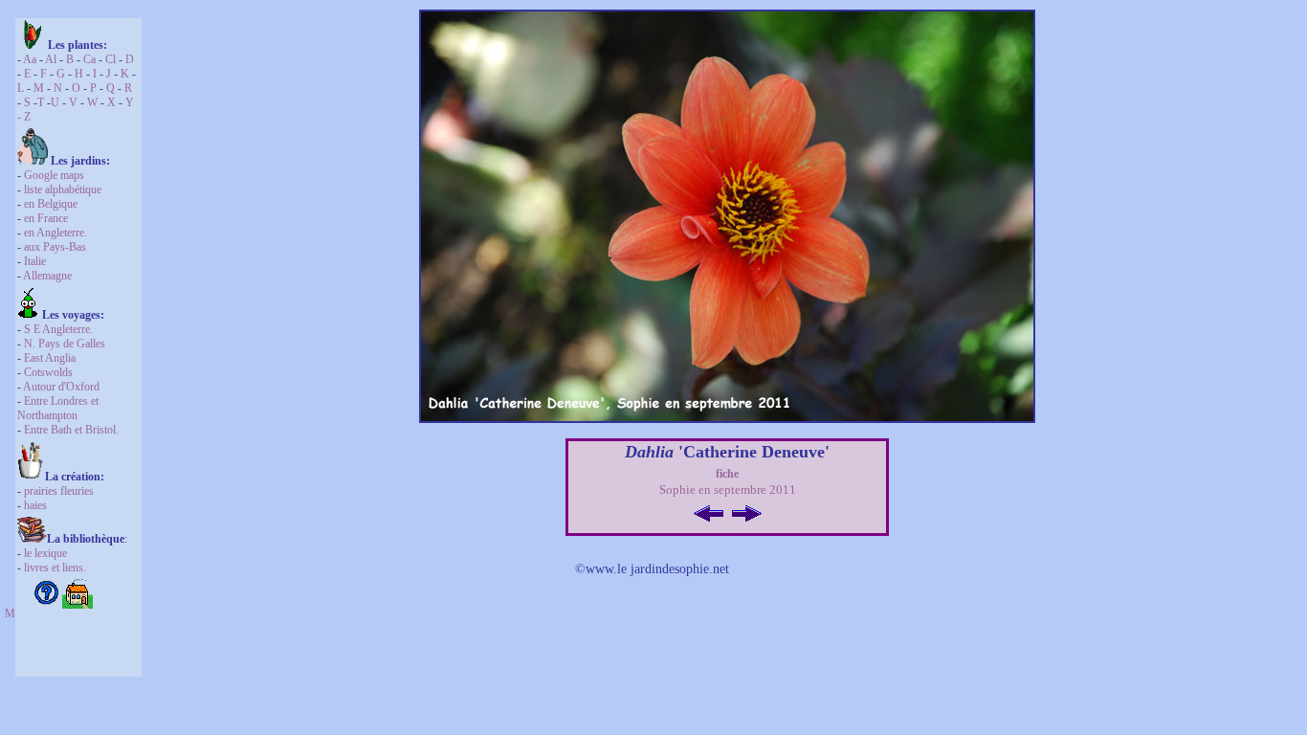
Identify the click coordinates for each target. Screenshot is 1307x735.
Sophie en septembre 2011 (727, 489)
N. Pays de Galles (64, 343)
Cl (109, 59)
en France (46, 218)
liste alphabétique (62, 189)
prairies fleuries (59, 491)
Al (49, 59)
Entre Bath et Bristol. (71, 429)
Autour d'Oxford (61, 386)
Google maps (54, 175)
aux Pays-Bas (55, 247)
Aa (29, 59)
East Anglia (50, 358)
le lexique (45, 553)
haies (35, 505)
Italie (35, 261)
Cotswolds (48, 372)
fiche (727, 473)
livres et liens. (55, 567)
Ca (89, 59)
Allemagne (47, 275)
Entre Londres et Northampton (58, 408)
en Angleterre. (55, 232)
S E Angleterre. (58, 329)
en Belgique (51, 204)
